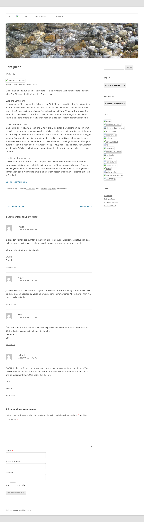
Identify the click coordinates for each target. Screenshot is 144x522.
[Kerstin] (109, 155)
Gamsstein (86, 206)
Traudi (21, 226)
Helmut (21, 355)
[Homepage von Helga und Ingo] (111, 141)
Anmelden (108, 195)
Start (8, 16)
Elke (20, 314)
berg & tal (52, 188)
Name (9, 450)
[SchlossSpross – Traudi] (107, 168)
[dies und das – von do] (114, 128)
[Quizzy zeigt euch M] (108, 158)
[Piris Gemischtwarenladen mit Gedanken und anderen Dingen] (110, 172)
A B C (27, 16)
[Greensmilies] (110, 135)
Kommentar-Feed (111, 202)
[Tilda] (110, 131)
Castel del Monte (15, 206)
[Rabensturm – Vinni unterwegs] (110, 162)
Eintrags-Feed (109, 199)
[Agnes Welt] (107, 121)
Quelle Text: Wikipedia (16, 182)
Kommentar (12, 419)
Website (9, 472)
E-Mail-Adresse (14, 461)
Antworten (10, 267)
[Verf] (110, 178)
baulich (44, 188)
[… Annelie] (113, 151)
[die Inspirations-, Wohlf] (110, 165)
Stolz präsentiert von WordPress (18, 510)
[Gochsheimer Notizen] (108, 138)
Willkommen (40, 16)
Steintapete (58, 16)
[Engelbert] (112, 124)
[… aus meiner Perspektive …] (113, 175)
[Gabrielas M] (106, 145)
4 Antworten (11, 74)
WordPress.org (110, 205)
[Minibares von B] (109, 148)
